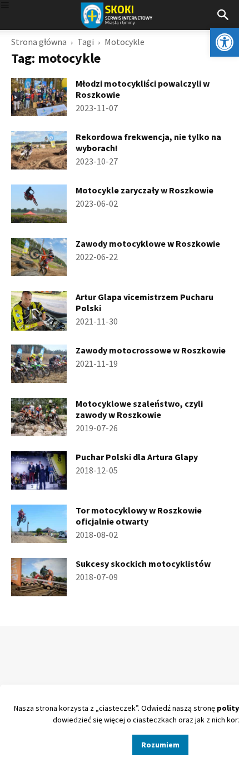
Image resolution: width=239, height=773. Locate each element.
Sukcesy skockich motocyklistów (143, 563)
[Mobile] (5, 6)
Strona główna (39, 41)
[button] (224, 42)
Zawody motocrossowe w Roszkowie (151, 350)
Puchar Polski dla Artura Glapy (137, 456)
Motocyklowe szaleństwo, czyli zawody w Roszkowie (139, 409)
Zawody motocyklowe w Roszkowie (148, 243)
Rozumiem (160, 745)
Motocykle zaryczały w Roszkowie (144, 190)
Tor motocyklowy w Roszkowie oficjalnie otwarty (139, 516)
